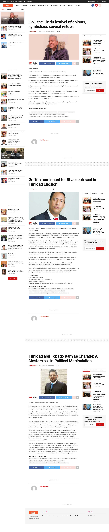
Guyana (48, 112)
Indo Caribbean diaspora (50, 114)
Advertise (9, 1)
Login (104, 1)
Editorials (54, 5)
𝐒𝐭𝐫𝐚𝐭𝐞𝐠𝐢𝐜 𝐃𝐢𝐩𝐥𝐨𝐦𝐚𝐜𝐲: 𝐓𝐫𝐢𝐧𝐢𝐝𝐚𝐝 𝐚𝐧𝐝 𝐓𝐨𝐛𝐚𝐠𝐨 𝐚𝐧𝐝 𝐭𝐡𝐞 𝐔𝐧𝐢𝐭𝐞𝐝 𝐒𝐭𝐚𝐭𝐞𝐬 (99, 42)
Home (17, 5)
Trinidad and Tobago (63, 116)
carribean (34, 112)
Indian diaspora (70, 112)
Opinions (62, 5)
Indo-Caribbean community (35, 116)
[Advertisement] (12, 59)
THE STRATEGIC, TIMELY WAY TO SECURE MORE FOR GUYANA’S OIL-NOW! (15, 109)
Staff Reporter (33, 31)
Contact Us (20, 1)
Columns (24, 5)
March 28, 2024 (42, 31)
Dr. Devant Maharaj (42, 458)
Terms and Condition (27, 1)
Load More (12, 278)
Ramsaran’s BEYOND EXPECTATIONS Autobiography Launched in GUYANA (15, 163)
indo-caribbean (61, 114)
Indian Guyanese (33, 114)
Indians (41, 114)
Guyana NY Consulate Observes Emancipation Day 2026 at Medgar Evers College (16, 263)
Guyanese (54, 112)
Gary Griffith (41, 288)
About (4, 1)
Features (77, 5)
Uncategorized (50, 365)
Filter (22, 9)
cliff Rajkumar (41, 112)
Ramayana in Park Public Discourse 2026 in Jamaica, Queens (14, 229)
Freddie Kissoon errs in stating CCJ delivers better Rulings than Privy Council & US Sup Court (16, 117)
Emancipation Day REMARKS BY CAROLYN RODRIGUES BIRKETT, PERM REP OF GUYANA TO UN (15, 247)
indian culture (61, 112)
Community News (43, 5)
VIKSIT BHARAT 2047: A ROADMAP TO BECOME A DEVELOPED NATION (14, 141)
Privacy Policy (14, 1)
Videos (70, 5)
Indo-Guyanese (47, 116)
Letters (32, 5)
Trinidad (55, 116)
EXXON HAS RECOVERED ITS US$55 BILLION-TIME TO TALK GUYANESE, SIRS (15, 36)
